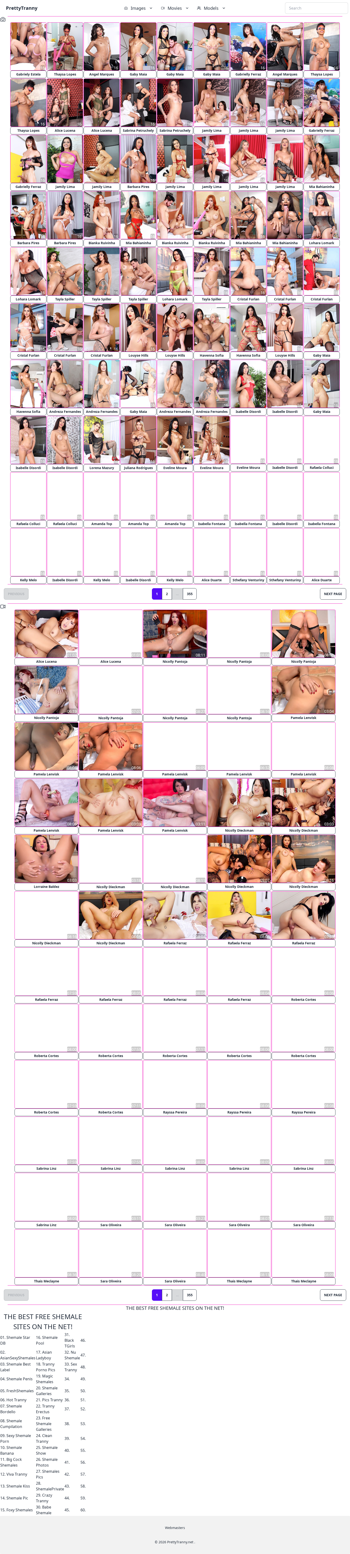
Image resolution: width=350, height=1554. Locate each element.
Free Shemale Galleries (44, 1422)
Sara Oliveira (110, 1224)
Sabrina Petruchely (138, 130)
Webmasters (175, 1526)
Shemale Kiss (18, 1485)
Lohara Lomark (321, 243)
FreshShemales (20, 1389)
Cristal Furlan (248, 299)
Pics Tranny (52, 1399)
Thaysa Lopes (65, 74)
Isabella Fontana (211, 524)
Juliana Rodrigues (138, 468)
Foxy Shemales (19, 1509)
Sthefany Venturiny (248, 580)
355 (190, 594)
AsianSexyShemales (17, 1357)
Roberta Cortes (303, 999)
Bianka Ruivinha (102, 243)
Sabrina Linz (46, 1167)
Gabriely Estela (28, 74)
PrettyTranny (21, 8)
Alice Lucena (65, 130)
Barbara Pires (138, 186)
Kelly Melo (28, 580)
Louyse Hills (138, 355)
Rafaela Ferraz (175, 943)
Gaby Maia (138, 74)
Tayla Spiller (65, 299)
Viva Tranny (16, 1473)
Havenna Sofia (212, 355)
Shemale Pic (17, 1497)
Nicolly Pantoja (175, 661)
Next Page (333, 594)
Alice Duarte (212, 580)
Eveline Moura (175, 468)
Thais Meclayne (46, 1280)
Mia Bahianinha (321, 186)
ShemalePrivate (50, 1488)
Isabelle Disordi (248, 411)
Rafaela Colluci (322, 468)
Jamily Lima (211, 130)
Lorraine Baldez (46, 886)
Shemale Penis (19, 1378)
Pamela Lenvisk (303, 718)
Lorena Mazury (102, 468)
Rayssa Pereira (175, 1111)
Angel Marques (101, 74)
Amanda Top (101, 524)
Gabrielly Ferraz (248, 74)
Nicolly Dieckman (239, 830)
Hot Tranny (16, 1399)
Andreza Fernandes (65, 411)
